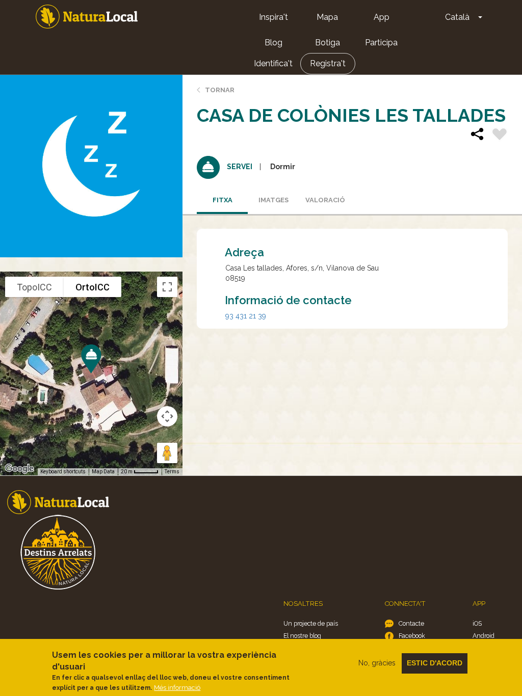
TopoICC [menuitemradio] (34, 287)
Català (457, 17)
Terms (172, 471)
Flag (499, 135)
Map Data (103, 471)
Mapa (327, 17)
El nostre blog (302, 635)
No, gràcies (377, 663)
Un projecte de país (310, 623)
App (381, 17)
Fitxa (222, 200)
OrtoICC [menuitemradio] (92, 287)
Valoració (325, 200)
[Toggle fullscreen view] (167, 287)
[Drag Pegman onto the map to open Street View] (167, 453)
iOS (477, 623)
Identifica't (273, 63)
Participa (381, 42)
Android (483, 635)
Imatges (273, 200)
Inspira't (273, 17)
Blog (273, 42)
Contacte (411, 623)
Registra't (328, 63)
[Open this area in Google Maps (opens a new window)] (19, 468)
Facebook (412, 635)
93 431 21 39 (245, 316)
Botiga (327, 42)
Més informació (177, 687)
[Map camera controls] (167, 416)
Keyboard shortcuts (63, 471)
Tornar (219, 90)
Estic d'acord (434, 663)
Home (87, 17)
